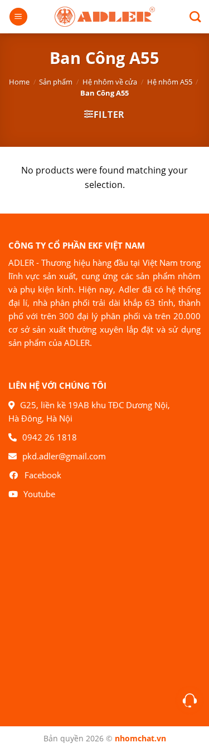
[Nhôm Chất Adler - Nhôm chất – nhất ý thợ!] (105, 17)
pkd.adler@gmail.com (64, 456)
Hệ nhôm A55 (169, 82)
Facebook (43, 474)
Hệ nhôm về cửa (109, 82)
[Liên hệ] (189, 700)
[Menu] (18, 17)
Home (19, 82)
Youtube (39, 493)
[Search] (191, 16)
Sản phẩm (55, 82)
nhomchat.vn (140, 738)
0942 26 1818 (49, 437)
